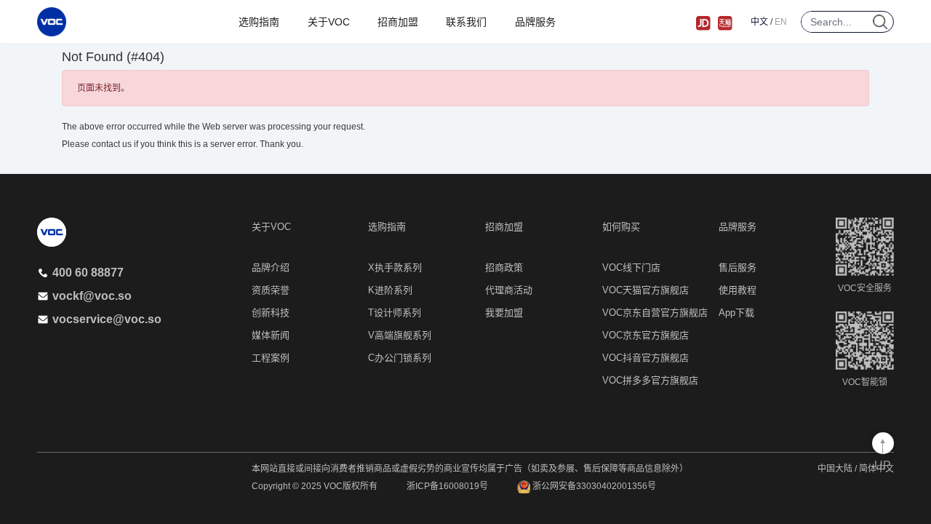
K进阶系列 (390, 290)
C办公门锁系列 (399, 357)
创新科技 (270, 312)
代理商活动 (508, 290)
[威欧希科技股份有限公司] (51, 21)
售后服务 (737, 267)
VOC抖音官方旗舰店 (645, 357)
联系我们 (466, 22)
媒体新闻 (270, 335)
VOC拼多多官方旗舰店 (650, 380)
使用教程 (737, 290)
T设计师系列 (394, 312)
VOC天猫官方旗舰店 (645, 290)
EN (781, 22)
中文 (759, 22)
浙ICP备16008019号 (447, 486)
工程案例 (270, 357)
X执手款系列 (395, 267)
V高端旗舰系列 (399, 335)
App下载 (736, 312)
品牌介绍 (270, 267)
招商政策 (504, 267)
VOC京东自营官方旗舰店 (655, 312)
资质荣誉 (270, 290)
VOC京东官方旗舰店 (645, 335)
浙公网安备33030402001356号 (593, 486)
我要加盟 (504, 312)
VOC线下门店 (631, 267)
